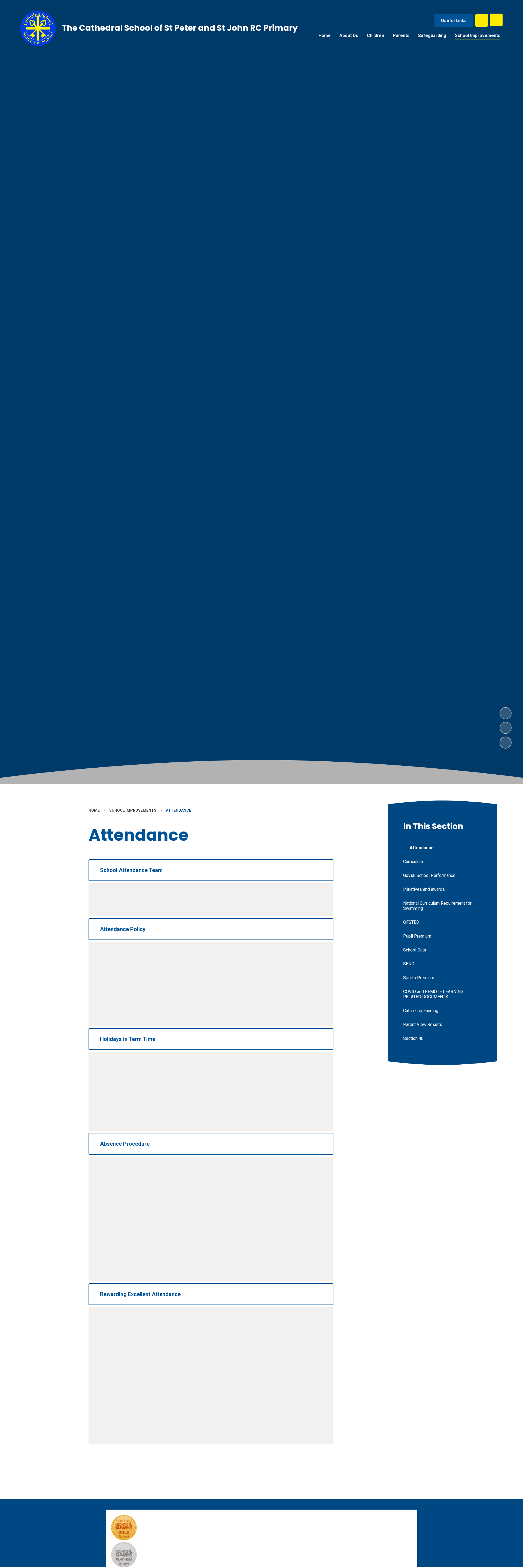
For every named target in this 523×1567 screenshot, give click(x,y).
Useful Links (454, 20)
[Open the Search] (481, 20)
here (114, 1114)
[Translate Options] (496, 20)
